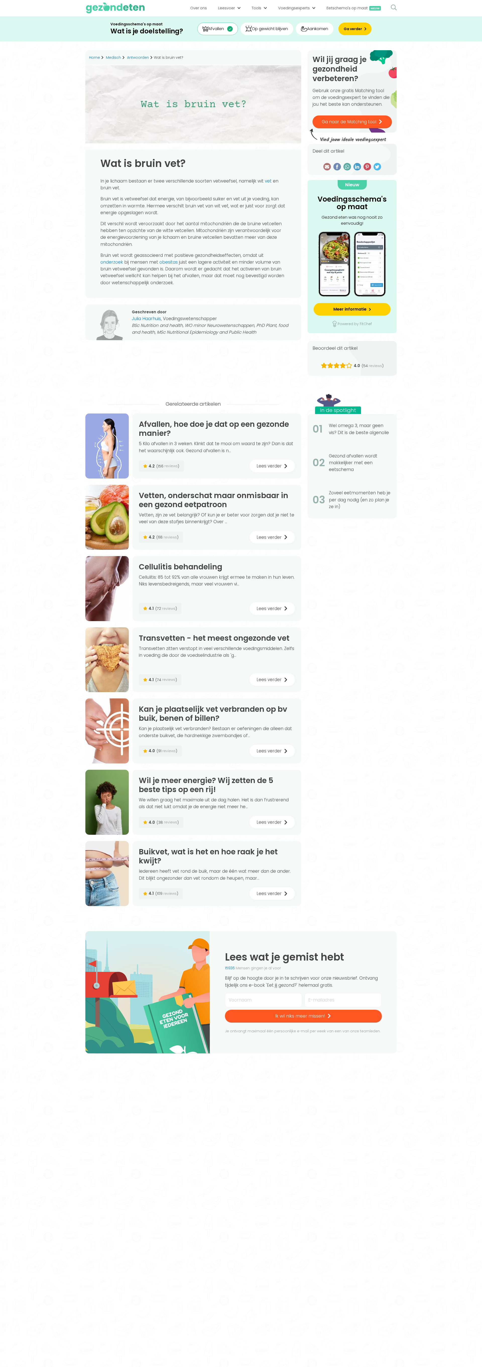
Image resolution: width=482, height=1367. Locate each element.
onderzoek (111, 262)
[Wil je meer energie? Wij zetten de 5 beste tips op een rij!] (107, 802)
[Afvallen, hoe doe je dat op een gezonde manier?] (107, 446)
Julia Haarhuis (146, 319)
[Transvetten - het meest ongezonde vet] (107, 659)
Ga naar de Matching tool (349, 122)
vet (268, 181)
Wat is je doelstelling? (146, 31)
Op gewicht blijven (270, 29)
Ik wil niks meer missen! (300, 1016)
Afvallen (216, 29)
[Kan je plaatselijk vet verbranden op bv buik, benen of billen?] (107, 730)
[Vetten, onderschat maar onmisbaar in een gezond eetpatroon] (107, 517)
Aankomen (317, 29)
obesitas (168, 262)
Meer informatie (350, 309)
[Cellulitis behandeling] (107, 588)
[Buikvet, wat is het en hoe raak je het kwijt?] (107, 873)
